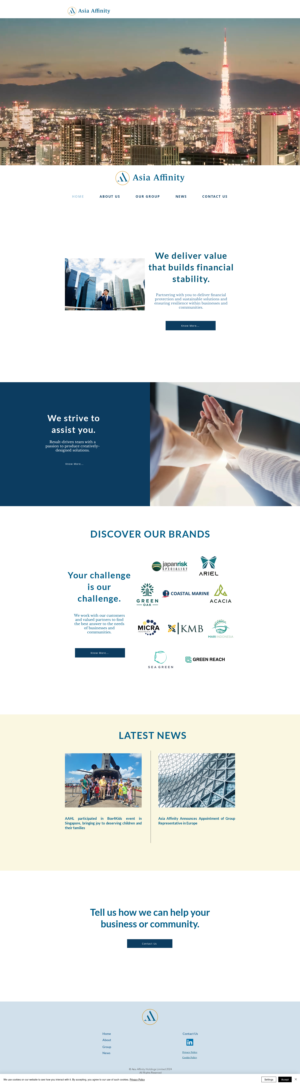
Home (106, 1034)
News (106, 1053)
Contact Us (190, 1034)
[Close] (296, 1079)
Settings (268, 1079)
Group (106, 1047)
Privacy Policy (137, 1079)
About (106, 1040)
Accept (285, 1079)
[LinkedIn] (189, 1042)
